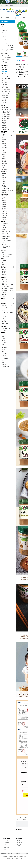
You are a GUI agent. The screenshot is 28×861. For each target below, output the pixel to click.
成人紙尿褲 (4, 169)
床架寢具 (4, 197)
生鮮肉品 (4, 99)
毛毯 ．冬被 (4, 279)
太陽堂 (3, 344)
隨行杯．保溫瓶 (5, 188)
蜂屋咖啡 (4, 364)
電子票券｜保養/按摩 (7, 118)
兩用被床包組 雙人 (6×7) (7, 286)
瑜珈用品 (4, 264)
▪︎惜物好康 (4, 50)
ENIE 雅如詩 (5, 314)
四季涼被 (4, 292)
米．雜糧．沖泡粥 (6, 89)
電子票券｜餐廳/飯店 (7, 114)
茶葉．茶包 (4, 63)
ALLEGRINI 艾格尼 (6, 328)
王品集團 (4, 122)
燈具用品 (4, 235)
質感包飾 (4, 219)
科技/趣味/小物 (5, 210)
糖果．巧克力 (5, 75)
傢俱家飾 (4, 204)
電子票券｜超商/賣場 (7, 111)
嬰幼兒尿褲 (4, 161)
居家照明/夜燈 (5, 208)
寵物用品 (4, 179)
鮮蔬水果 (4, 102)
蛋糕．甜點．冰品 (6, 78)
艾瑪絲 (3, 338)
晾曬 (3, 198)
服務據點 (6, 5)
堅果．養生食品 (5, 76)
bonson (3, 334)
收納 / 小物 (4, 213)
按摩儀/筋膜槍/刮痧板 (7, 254)
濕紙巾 (3, 137)
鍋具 (3, 175)
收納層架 (4, 206)
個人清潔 (4, 139)
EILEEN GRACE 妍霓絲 (7, 312)
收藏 (24, 60)
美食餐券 (4, 120)
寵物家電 (4, 272)
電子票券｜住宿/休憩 (7, 112)
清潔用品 (4, 269)
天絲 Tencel (4, 281)
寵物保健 (4, 274)
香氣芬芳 (4, 200)
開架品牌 (3, 303)
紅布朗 (3, 360)
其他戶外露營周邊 (6, 246)
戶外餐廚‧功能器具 (6, 236)
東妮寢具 (3, 277)
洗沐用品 (4, 160)
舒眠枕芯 (4, 294)
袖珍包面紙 (4, 147)
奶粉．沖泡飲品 (5, 59)
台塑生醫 (4, 316)
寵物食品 (4, 271)
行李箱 (3, 225)
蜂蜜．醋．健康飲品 (6, 57)
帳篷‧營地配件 (5, 233)
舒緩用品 (4, 252)
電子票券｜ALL (5, 129)
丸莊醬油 (4, 342)
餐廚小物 (4, 192)
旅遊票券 (4, 125)
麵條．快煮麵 (5, 87)
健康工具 (3, 250)
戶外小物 (4, 242)
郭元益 (3, 349)
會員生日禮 (19, 842)
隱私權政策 (6, 847)
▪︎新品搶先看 (5, 26)
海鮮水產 (4, 100)
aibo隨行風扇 (5, 358)
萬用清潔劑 (4, 145)
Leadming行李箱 (5, 353)
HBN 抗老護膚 (5, 300)
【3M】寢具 (5, 211)
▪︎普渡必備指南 (5, 28)
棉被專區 (4, 296)
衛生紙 (3, 134)
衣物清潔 (4, 156)
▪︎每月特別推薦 (5, 34)
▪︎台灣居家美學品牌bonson (8, 47)
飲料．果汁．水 (5, 55)
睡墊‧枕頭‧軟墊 (6, 231)
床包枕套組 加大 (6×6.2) (7, 288)
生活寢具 (4, 181)
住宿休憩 (4, 124)
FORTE (4, 330)
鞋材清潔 (4, 154)
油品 (3, 80)
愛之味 (3, 340)
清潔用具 (4, 150)
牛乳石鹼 (4, 320)
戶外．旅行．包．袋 (6, 227)
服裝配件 (4, 217)
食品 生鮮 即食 (4, 65)
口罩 (3, 167)
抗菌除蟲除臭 (5, 149)
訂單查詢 (19, 844)
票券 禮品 (3, 105)
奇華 (3, 346)
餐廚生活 (4, 177)
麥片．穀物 (4, 73)
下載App (2, 5)
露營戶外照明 (5, 238)
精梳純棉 (4, 283)
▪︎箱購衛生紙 (5, 41)
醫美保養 (3, 298)
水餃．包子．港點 (6, 93)
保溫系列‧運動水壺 (6, 240)
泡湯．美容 (4, 127)
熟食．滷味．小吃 (6, 91)
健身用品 (4, 262)
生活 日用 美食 (8, 17)
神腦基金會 (6, 842)
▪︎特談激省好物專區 (6, 38)
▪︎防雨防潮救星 (5, 43)
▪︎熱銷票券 (4, 36)
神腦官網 (6, 840)
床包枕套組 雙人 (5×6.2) (7, 290)
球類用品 (4, 260)
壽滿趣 (3, 362)
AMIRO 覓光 (5, 323)
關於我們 (6, 844)
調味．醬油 (4, 82)
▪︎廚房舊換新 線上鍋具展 (7, 45)
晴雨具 (3, 229)
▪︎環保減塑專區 (5, 39)
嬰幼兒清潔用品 (5, 163)
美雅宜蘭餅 (4, 347)
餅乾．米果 (4, 69)
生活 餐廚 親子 (4, 171)
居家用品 (4, 173)
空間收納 (4, 185)
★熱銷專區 (4, 24)
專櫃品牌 (3, 326)
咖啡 (3, 61)
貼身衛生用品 (5, 165)
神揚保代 (11, 5)
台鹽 (3, 318)
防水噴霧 (4, 152)
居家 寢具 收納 (4, 195)
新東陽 (3, 336)
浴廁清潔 (4, 143)
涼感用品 (4, 247)
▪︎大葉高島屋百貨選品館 (7, 49)
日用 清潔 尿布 (4, 132)
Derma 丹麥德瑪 (5, 309)
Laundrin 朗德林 (5, 366)
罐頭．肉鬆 (4, 84)
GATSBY (4, 310)
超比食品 (4, 355)
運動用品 (3, 258)
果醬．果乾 (4, 71)
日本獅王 (4, 321)
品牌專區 (3, 332)
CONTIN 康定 (5, 307)
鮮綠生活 (4, 351)
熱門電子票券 (5, 107)
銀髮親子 (4, 186)
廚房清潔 (4, 141)
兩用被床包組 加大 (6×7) (7, 284)
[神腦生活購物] (13, 11)
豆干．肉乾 (4, 86)
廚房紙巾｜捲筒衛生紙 (7, 136)
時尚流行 (4, 183)
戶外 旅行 (3, 221)
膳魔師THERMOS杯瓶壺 (7, 190)
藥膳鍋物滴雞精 (5, 97)
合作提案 (19, 845)
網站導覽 (6, 849)
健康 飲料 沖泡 (4, 53)
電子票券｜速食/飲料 (7, 109)
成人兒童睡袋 (5, 223)
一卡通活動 (4, 30)
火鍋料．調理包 (5, 95)
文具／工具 (4, 215)
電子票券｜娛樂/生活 (7, 116)
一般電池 (4, 202)
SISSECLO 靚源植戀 (7, 305)
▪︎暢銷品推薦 (5, 32)
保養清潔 (4, 158)
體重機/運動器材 (5, 256)
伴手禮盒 (4, 67)
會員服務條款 (6, 845)
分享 (19, 60)
